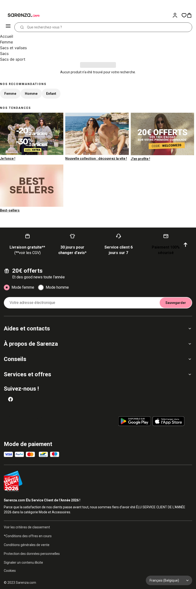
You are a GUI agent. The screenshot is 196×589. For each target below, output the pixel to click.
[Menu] (8, 27)
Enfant (51, 94)
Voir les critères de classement (27, 527)
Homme (31, 94)
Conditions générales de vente (26, 545)
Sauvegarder (175, 303)
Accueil (6, 36)
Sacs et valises (13, 47)
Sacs (4, 53)
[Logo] (21, 15)
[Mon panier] (191, 15)
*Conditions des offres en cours (28, 536)
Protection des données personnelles (32, 554)
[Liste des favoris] (184, 15)
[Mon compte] (177, 15)
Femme (6, 42)
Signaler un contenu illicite (23, 562)
